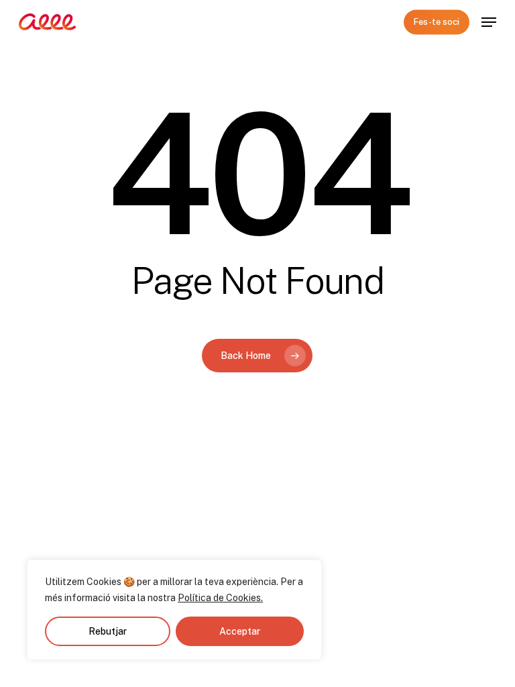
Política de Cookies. (220, 597)
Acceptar (239, 631)
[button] (488, 22)
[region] (174, 610)
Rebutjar (108, 631)
